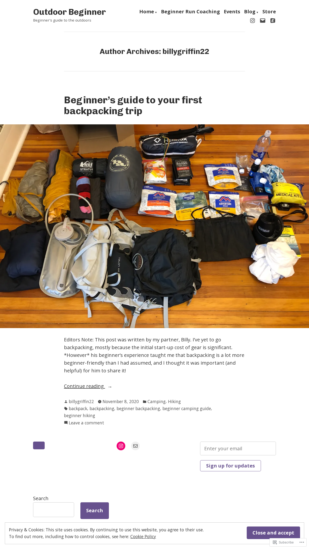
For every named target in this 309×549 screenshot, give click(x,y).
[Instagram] (253, 20)
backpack (78, 408)
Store (269, 12)
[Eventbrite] (272, 20)
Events (232, 12)
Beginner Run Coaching (190, 12)
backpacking (102, 408)
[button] (39, 445)
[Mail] (135, 446)
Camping (156, 401)
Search (41, 498)
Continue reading (84, 386)
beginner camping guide (186, 408)
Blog (249, 12)
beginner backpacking (138, 408)
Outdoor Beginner (69, 12)
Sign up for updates (230, 465)
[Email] (263, 20)
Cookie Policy (143, 536)
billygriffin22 (81, 401)
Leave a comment (86, 423)
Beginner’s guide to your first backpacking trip (133, 105)
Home (146, 12)
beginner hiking (79, 415)
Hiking (174, 401)
